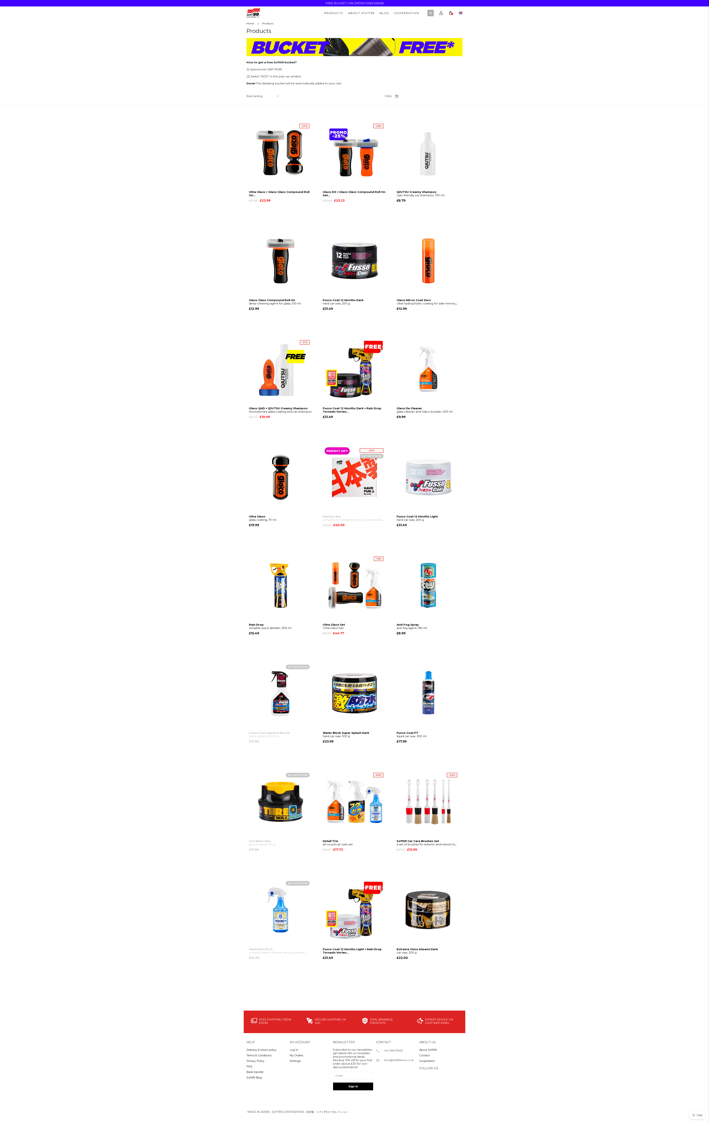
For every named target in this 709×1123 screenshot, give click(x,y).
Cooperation (427, 1061)
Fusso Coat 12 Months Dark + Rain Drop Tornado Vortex (352, 410)
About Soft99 (428, 1050)
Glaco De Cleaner (425, 410)
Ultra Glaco (262, 518)
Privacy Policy (255, 1061)
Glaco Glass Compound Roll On (275, 302)
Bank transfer (255, 1072)
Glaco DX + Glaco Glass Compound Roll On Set (354, 193)
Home (250, 23)
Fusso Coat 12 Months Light (417, 518)
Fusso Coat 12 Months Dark (343, 302)
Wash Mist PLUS (276, 951)
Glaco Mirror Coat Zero (426, 302)
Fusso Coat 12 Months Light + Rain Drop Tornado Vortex (352, 951)
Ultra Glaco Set (334, 626)
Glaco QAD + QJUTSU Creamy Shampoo (280, 410)
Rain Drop (270, 626)
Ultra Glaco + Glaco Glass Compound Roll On (280, 193)
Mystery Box (352, 518)
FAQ (249, 1066)
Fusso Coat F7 (412, 734)
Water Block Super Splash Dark (346, 734)
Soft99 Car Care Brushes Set (425, 842)
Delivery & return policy (261, 1050)
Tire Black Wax (262, 842)
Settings (295, 1061)
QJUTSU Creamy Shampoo (420, 193)
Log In (294, 1050)
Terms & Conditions (258, 1055)
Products (267, 23)
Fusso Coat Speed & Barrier (269, 734)
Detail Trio (338, 842)
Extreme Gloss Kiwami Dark (417, 951)
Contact (424, 1055)
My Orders (296, 1055)
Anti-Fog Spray (412, 626)
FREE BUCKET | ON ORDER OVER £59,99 (355, 3)
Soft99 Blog (254, 1077)
